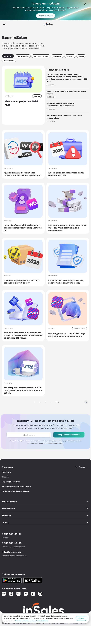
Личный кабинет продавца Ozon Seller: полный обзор (64, 117)
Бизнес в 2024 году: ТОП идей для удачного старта (66, 92)
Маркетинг (57, 56)
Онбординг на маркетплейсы (16, 491)
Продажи (69, 56)
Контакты (6, 472)
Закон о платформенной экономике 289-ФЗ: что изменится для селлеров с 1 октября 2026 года (23, 335)
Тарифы (5, 477)
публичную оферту (58, 441)
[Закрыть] (85, 4)
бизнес (37, 96)
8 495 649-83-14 (11, 534)
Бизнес (81, 56)
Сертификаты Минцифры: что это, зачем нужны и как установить (66, 281)
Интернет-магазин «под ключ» (16, 486)
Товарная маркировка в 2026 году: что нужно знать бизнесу (21, 281)
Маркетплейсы (23, 56)
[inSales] (48, 23)
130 (57, 402)
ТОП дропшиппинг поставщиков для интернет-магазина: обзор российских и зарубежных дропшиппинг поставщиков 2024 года (67, 77)
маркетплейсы (79, 329)
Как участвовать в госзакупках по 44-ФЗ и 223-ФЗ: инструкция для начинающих (67, 228)
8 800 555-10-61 (11, 543)
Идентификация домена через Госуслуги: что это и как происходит (22, 174)
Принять (81, 618)
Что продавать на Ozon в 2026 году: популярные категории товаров (66, 334)
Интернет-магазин (41, 56)
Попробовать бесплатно (68, 434)
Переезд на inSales (11, 482)
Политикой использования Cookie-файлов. (31, 621)
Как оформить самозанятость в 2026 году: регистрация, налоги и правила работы (23, 390)
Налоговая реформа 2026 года (21, 103)
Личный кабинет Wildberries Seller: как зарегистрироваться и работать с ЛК (23, 228)
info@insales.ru (11, 552)
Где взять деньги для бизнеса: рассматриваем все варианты (60, 104)
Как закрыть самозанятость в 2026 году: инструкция (66, 174)
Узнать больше (46, 16)
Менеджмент (9, 60)
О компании (7, 467)
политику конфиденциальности (51, 443)
